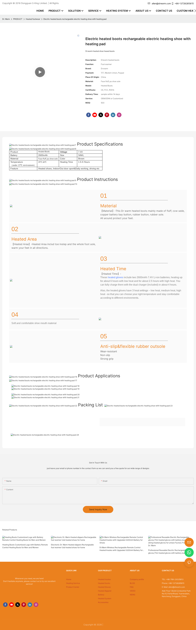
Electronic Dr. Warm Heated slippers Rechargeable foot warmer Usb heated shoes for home (72, 546)
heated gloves (115, 277)
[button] (195, 10)
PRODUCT (17, 19)
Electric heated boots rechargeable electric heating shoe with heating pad (74, 19)
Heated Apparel (104, 591)
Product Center (72, 587)
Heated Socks (104, 583)
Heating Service (73, 583)
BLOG (132, 583)
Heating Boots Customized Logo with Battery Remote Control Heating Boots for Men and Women (25, 546)
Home (68, 579)
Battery (101, 594)
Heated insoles (104, 579)
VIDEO (132, 591)
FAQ (131, 587)
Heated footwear (33, 19)
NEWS (132, 594)
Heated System (104, 598)
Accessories (103, 602)
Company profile (137, 579)
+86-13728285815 (184, 3)
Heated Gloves (104, 587)
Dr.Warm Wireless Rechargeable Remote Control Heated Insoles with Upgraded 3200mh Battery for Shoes (121, 549)
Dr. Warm (6, 19)
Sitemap (108, 624)
